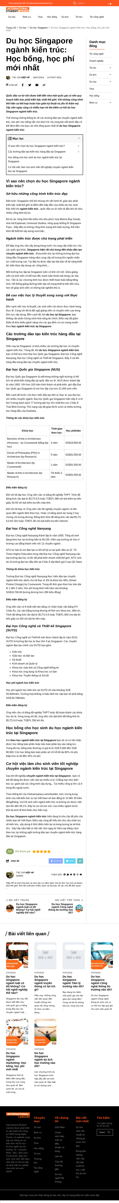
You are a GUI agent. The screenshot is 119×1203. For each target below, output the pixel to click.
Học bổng (52, 16)
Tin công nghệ (97, 16)
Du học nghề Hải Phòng (59, 1178)
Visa (40, 16)
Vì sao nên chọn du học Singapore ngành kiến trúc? (36, 146)
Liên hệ (58, 1156)
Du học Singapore (15, 947)
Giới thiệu (60, 1127)
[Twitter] (71, 874)
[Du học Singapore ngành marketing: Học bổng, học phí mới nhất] (17, 1032)
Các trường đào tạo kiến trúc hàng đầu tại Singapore (37, 151)
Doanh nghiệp (96, 60)
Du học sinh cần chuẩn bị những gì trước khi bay (80, 1136)
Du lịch (65, 16)
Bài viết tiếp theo (67, 900)
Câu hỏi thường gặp (59, 1165)
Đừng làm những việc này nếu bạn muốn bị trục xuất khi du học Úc (81, 1164)
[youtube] (81, 874)
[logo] (17, 11)
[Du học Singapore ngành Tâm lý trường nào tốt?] (74, 955)
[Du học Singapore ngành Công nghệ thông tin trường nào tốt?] (102, 955)
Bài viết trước (19, 900)
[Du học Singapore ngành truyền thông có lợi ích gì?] (45, 955)
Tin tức (79, 16)
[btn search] (110, 4)
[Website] (68, 874)
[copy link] (44, 85)
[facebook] (65, 874)
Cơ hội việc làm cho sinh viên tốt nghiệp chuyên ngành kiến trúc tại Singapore (40, 169)
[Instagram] (78, 874)
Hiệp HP (25, 77)
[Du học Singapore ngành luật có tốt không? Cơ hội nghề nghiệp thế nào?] (17, 955)
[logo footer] (18, 1115)
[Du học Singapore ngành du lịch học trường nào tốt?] (45, 1032)
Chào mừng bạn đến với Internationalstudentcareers (30, 3)
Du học (12, 16)
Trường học (37, 1160)
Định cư (27, 16)
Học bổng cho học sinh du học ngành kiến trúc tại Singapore (35, 159)
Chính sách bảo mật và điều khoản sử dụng (59, 1141)
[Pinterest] (74, 874)
